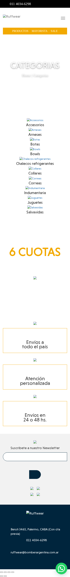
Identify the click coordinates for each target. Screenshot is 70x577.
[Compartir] (8, 572)
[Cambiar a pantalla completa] (5, 572)
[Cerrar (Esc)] (12, 572)
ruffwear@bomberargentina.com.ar (35, 552)
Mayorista (39, 31)
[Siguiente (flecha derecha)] (5, 576)
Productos (20, 31)
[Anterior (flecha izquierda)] (1, 576)
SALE (54, 31)
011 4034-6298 (20, 4)
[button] (61, 568)
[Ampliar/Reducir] (1, 572)
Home (26, 75)
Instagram (64, 4)
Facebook (58, 4)
